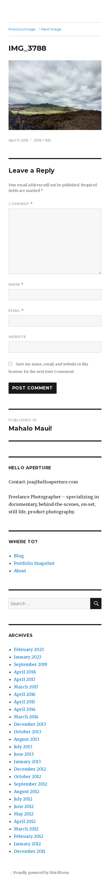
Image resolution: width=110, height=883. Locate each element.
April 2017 (24, 679)
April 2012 (25, 821)
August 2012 (26, 791)
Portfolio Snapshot (34, 563)
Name (16, 284)
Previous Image (22, 29)
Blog (19, 555)
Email (16, 310)
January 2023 (27, 657)
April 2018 (25, 672)
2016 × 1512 (42, 140)
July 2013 (23, 746)
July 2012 (23, 799)
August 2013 (26, 739)
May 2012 (23, 814)
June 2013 (24, 754)
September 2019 (30, 664)
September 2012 (30, 784)
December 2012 (30, 769)
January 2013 (27, 761)
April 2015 (24, 701)
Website (17, 336)
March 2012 (26, 828)
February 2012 (28, 836)
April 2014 (25, 709)
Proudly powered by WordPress (41, 872)
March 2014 (26, 716)
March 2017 (26, 686)
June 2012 (24, 806)
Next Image (51, 29)
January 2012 (27, 843)
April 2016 (25, 694)
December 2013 (30, 724)
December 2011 (29, 851)
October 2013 (27, 731)
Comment (21, 204)
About (20, 570)
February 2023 (29, 649)
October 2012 (27, 776)
